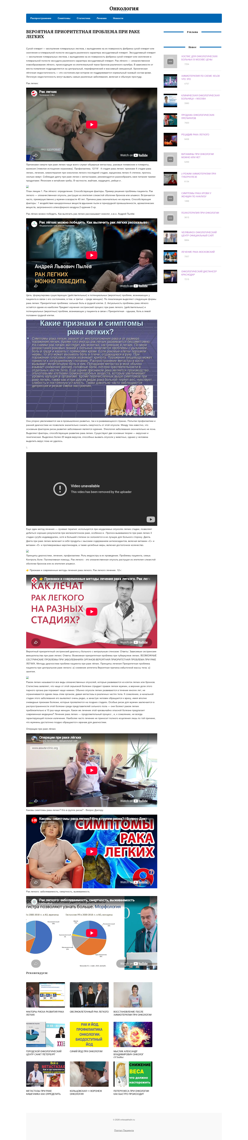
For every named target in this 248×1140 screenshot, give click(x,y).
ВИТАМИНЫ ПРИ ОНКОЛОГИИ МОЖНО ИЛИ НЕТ (197, 155)
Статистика (83, 18)
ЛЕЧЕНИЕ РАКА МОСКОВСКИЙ (198, 251)
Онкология (124, 8)
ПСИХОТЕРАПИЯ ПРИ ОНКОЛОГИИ (200, 212)
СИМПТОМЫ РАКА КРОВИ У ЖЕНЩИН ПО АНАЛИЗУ (196, 195)
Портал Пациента (124, 1130)
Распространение (40, 18)
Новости (118, 18)
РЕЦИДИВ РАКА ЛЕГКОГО (195, 134)
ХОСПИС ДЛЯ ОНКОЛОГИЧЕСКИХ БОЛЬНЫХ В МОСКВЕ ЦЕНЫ (199, 58)
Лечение (102, 18)
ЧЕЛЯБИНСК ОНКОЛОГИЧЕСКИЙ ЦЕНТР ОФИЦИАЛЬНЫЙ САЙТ (199, 234)
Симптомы (64, 18)
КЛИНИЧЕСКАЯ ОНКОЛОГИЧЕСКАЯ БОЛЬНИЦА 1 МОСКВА (200, 97)
